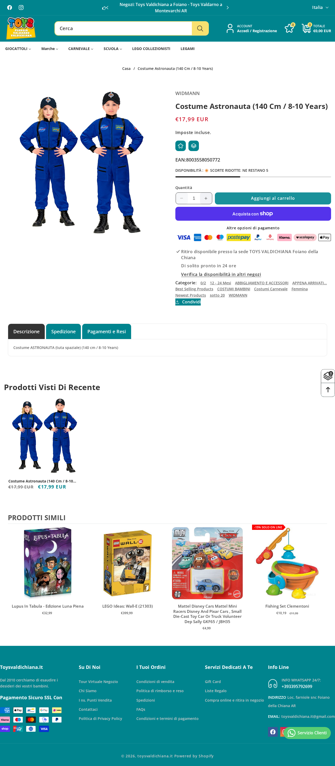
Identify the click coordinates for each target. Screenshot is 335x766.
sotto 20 (217, 295)
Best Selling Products (194, 289)
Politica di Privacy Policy (100, 718)
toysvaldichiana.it (155, 755)
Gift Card (213, 681)
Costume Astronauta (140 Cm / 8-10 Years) (40, 481)
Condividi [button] (191, 302)
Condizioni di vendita (155, 681)
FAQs (140, 709)
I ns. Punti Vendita (95, 700)
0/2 (203, 282)
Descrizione (26, 331)
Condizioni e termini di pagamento (167, 718)
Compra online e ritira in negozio (234, 700)
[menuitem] (18, 49)
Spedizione (63, 331)
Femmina (300, 289)
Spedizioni (145, 700)
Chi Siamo (88, 690)
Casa (126, 68)
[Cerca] (200, 28)
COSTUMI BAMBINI (233, 289)
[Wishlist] (180, 146)
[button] (227, 7)
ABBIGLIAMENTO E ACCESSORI (261, 282)
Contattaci (88, 709)
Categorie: (186, 283)
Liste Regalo (216, 690)
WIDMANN (238, 295)
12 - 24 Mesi (220, 282)
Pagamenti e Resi (106, 331)
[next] (322, 582)
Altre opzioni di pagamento (253, 227)
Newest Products (190, 295)
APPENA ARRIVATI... (309, 282)
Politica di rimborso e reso (160, 690)
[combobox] (131, 28)
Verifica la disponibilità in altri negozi (221, 274)
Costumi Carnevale (271, 289)
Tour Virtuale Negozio (98, 681)
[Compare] (193, 146)
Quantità (183, 187)
